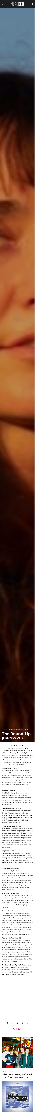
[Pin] (17, 1023)
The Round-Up (13, 729)
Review (11, 1071)
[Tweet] (12, 1023)
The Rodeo (4, 729)
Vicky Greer (5, 1071)
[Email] (27, 1023)
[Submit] (22, 1023)
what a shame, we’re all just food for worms (17, 1076)
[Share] (7, 1023)
